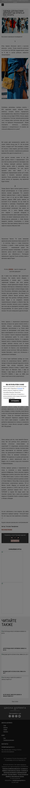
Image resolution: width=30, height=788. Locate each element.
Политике (19, 388)
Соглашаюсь (15, 401)
